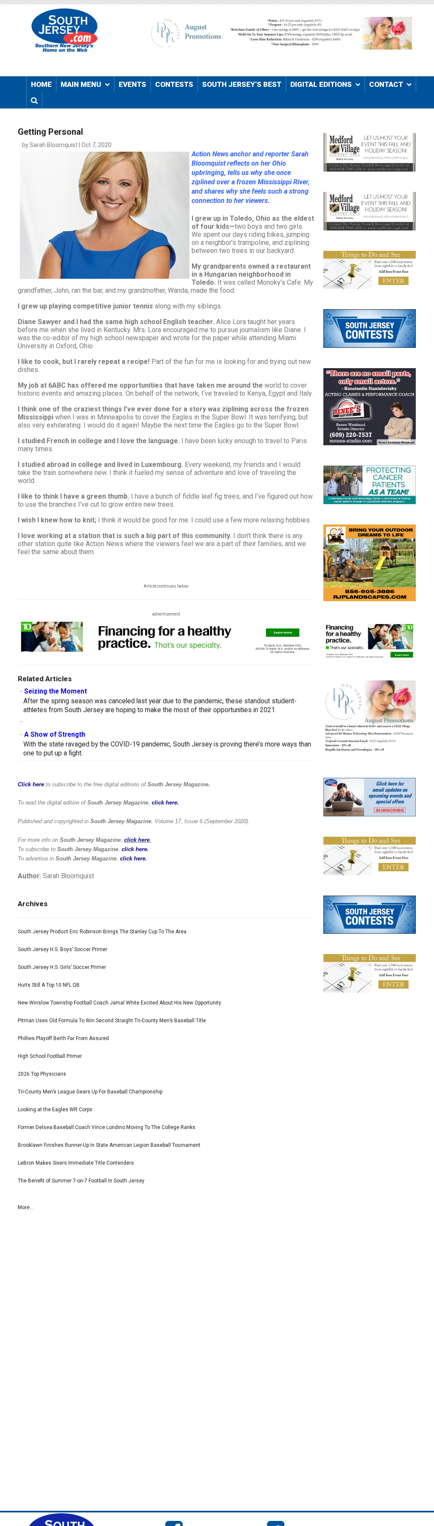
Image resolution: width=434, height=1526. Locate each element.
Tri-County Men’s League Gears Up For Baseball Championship (90, 1092)
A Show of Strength (54, 734)
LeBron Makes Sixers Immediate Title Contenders (76, 1163)
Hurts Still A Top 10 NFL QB (49, 985)
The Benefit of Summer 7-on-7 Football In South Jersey (81, 1181)
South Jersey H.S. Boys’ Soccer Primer (62, 949)
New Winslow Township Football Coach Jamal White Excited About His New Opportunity (119, 1003)
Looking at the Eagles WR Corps (55, 1110)
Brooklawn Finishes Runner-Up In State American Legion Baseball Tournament (109, 1145)
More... (25, 1207)
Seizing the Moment (55, 691)
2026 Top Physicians (42, 1074)
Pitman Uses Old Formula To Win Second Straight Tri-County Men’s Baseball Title (112, 1021)
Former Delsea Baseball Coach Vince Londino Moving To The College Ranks (106, 1127)
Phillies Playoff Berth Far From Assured (63, 1038)
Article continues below (166, 586)
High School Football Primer (50, 1056)
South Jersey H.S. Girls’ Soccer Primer (62, 967)
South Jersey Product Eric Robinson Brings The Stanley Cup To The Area (102, 932)
